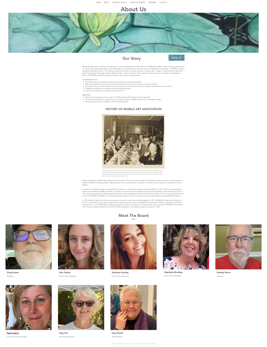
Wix (154, 343)
